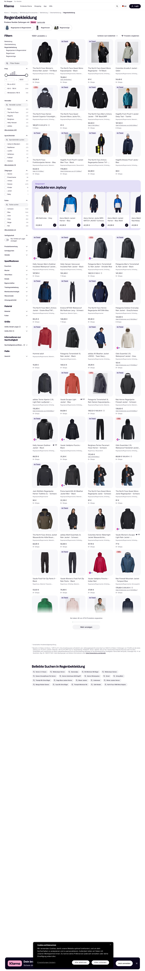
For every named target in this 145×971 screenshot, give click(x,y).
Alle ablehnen (81, 962)
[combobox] (107, 36)
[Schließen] (110, 944)
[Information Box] (46, 36)
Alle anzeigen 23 (10, 230)
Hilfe (50, 6)
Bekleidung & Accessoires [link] (29, 13)
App (45, 6)
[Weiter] (136, 210)
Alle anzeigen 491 (10, 130)
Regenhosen (10, 53)
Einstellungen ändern (46, 963)
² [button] (127, 125)
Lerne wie (41, 22)
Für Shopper (8, 1)
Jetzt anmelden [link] (124, 963)
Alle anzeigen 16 (10, 165)
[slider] (6, 75)
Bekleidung (8, 41)
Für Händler (18, 1)
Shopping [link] (14, 13)
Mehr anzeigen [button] (86, 627)
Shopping (37, 6)
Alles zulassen (100, 962)
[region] (73, 955)
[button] (124, 6)
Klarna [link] (6, 13)
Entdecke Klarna (26, 6)
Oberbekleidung (10, 44)
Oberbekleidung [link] (55, 13)
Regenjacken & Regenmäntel (16, 50)
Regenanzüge (11, 56)
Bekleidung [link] (44, 13)
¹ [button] (66, 79)
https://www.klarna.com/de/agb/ (96, 653)
